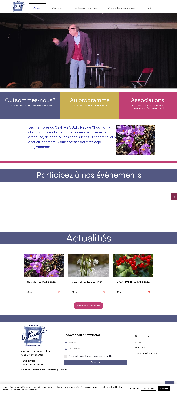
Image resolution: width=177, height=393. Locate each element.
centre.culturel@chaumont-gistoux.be (48, 369)
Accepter (164, 388)
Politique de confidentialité (25, 389)
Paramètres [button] (133, 388)
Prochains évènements (146, 353)
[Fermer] (173, 388)
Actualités (140, 348)
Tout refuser (148, 388)
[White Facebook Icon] (174, 196)
